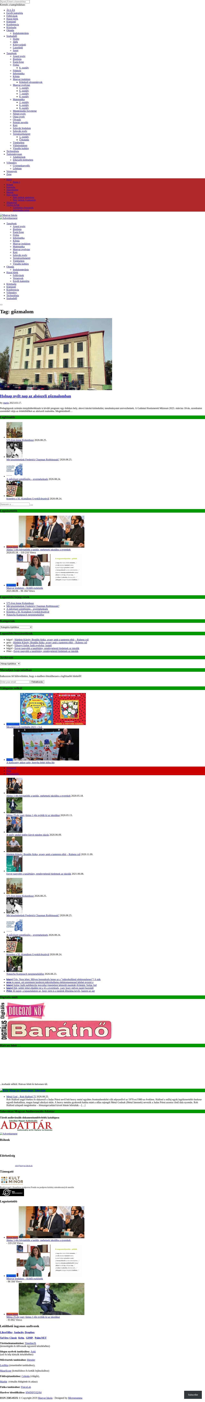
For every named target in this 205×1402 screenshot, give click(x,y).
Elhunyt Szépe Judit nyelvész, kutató (33, 645)
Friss (8, 770)
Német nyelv (19, 113)
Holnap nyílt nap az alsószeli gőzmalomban (35, 396)
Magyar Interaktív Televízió (27, 1090)
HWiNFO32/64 (33, 1392)
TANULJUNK (13, 205)
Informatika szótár (21, 210)
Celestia (26, 1376)
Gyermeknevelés (21, 165)
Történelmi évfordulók (23, 207)
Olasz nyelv (19, 116)
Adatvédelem (12, 190)
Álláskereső (11, 202)
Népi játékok (12, 195)
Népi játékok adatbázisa (23, 197)
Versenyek (11, 171)
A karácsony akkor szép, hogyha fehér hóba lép (30, 762)
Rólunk (9, 184)
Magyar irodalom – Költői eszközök (24, 588)
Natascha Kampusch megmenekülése (25, 614)
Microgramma (75, 1398)
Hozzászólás (12, 773)
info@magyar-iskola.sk (24, 1166)
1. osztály (24, 88)
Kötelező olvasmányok (30, 82)
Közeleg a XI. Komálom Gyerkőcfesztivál (27, 498)
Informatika (19, 73)
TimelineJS (30, 1343)
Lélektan (17, 168)
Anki (33, 1351)
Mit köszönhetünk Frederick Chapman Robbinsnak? (32, 459)
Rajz (15, 125)
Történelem (18, 142)
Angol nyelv (19, 56)
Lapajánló (18, 47)
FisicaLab (26, 1387)
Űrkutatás (24, 139)
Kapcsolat (10, 187)
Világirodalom (20, 145)
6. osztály (24, 90)
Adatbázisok (19, 157)
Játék (15, 41)
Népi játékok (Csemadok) (24, 200)
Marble (3, 1381)
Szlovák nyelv (20, 131)
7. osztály (24, 93)
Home (9, 179)
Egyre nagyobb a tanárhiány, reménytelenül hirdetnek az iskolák (47, 648)
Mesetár (9, 192)
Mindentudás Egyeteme (25, 111)
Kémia (16, 76)
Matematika (19, 99)
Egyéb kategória (14, 13)
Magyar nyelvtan (21, 85)
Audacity (19, 1332)
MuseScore (5, 1370)
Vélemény (11, 162)
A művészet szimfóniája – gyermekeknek (27, 479)
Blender (31, 1359)
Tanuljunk (11, 53)
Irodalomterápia (21, 33)
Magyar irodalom (21, 79)
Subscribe (193, 1394)
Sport (15, 50)
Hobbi (16, 39)
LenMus (4, 1365)
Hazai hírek (12, 18)
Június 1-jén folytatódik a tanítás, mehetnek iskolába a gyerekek (38, 549)
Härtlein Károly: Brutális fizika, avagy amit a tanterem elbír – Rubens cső (52, 639)
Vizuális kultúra (21, 148)
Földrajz (17, 70)
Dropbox (30, 1332)
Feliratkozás (37, 682)
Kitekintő (11, 21)
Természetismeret (21, 134)
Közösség (11, 27)
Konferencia (12, 24)
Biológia (17, 59)
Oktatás (10, 30)
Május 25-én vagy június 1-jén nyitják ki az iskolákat (33, 815)
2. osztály (24, 102)
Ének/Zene (18, 62)
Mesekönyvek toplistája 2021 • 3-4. (24, 727)
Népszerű (11, 768)
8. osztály (24, 67)
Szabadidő (11, 36)
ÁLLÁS (10, 10)
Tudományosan (14, 154)
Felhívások (11, 16)
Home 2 (16, 182)
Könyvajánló (19, 44)
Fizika (16, 64)
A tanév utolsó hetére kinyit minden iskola (27, 834)
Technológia (12, 151)
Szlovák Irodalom (22, 128)
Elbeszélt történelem (23, 159)
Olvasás (17, 119)
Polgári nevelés (20, 122)
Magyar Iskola (45, 1398)
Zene (9, 174)
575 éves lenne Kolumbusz (20, 440)
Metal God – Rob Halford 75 (21, 1096)
